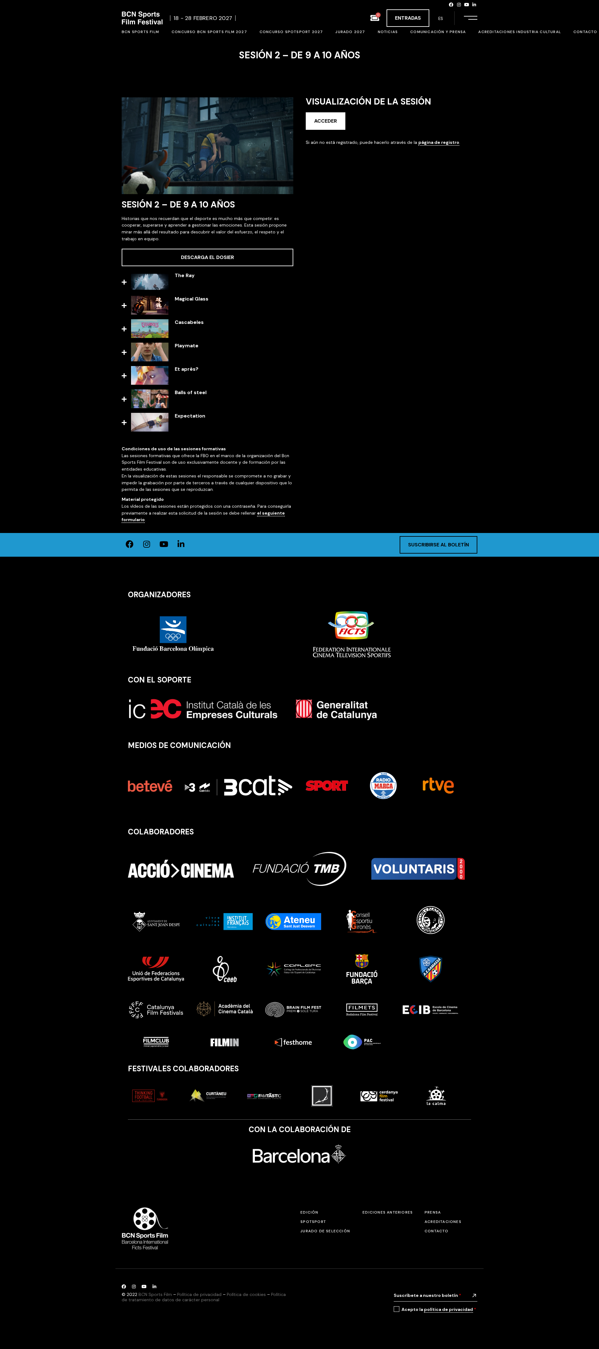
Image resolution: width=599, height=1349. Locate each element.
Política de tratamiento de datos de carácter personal (204, 1297)
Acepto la (439, 1309)
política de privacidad (448, 1309)
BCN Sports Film (155, 1294)
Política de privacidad (199, 1294)
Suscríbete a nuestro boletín (427, 1295)
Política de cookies (246, 1294)
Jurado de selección (325, 1231)
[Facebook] (451, 5)
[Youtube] (467, 5)
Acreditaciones (443, 1221)
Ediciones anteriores (388, 1212)
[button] (207, 282)
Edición (309, 1212)
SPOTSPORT (313, 1221)
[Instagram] (459, 5)
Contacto (437, 1231)
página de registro (438, 142)
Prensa (433, 1212)
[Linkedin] (474, 5)
